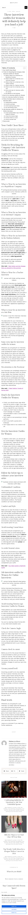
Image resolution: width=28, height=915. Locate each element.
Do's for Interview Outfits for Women (13, 97)
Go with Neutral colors (11, 107)
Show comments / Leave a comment (14, 879)
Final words (6, 121)
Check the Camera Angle (12, 116)
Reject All (14, 912)
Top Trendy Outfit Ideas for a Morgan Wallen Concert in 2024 (14, 851)
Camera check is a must (12, 117)
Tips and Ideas (14, 11)
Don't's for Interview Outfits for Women (14, 95)
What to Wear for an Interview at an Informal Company (14, 79)
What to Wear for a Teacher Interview (15, 85)
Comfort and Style (10, 104)
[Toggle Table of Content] (23, 68)
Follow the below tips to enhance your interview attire (13, 99)
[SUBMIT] (26, 892)
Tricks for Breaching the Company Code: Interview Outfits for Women (14, 72)
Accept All (14, 906)
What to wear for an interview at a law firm (15, 87)
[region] (14, 904)
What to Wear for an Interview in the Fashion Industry (15, 82)
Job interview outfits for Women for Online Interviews (13, 110)
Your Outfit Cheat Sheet (9, 70)
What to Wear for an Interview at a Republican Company (14, 76)
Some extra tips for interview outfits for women (15, 91)
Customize (14, 909)
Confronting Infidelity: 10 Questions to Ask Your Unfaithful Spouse (14, 802)
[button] (3, 2)
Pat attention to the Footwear (13, 93)
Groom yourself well (11, 119)
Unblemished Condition (11, 102)
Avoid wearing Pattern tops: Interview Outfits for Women (15, 113)
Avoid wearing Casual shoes (12, 105)
